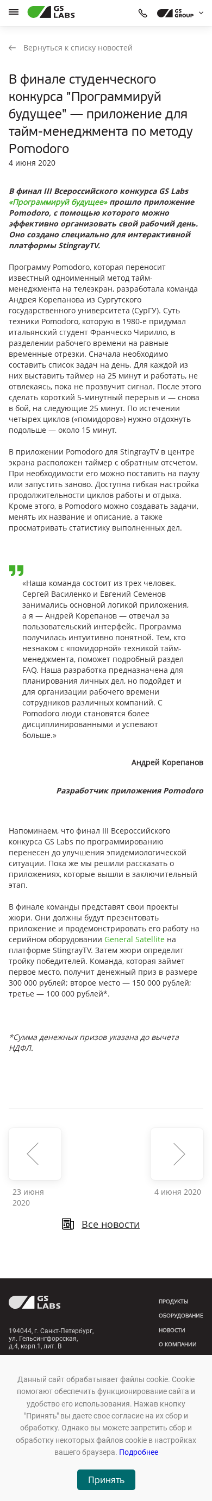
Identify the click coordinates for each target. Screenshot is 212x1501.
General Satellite (134, 939)
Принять (106, 1480)
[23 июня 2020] (35, 1154)
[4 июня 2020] (177, 1154)
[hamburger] (13, 12)
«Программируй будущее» (58, 202)
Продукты (174, 1301)
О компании (178, 1344)
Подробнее (138, 1452)
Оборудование (181, 1315)
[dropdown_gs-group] (177, 13)
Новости (172, 1330)
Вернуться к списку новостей (78, 47)
